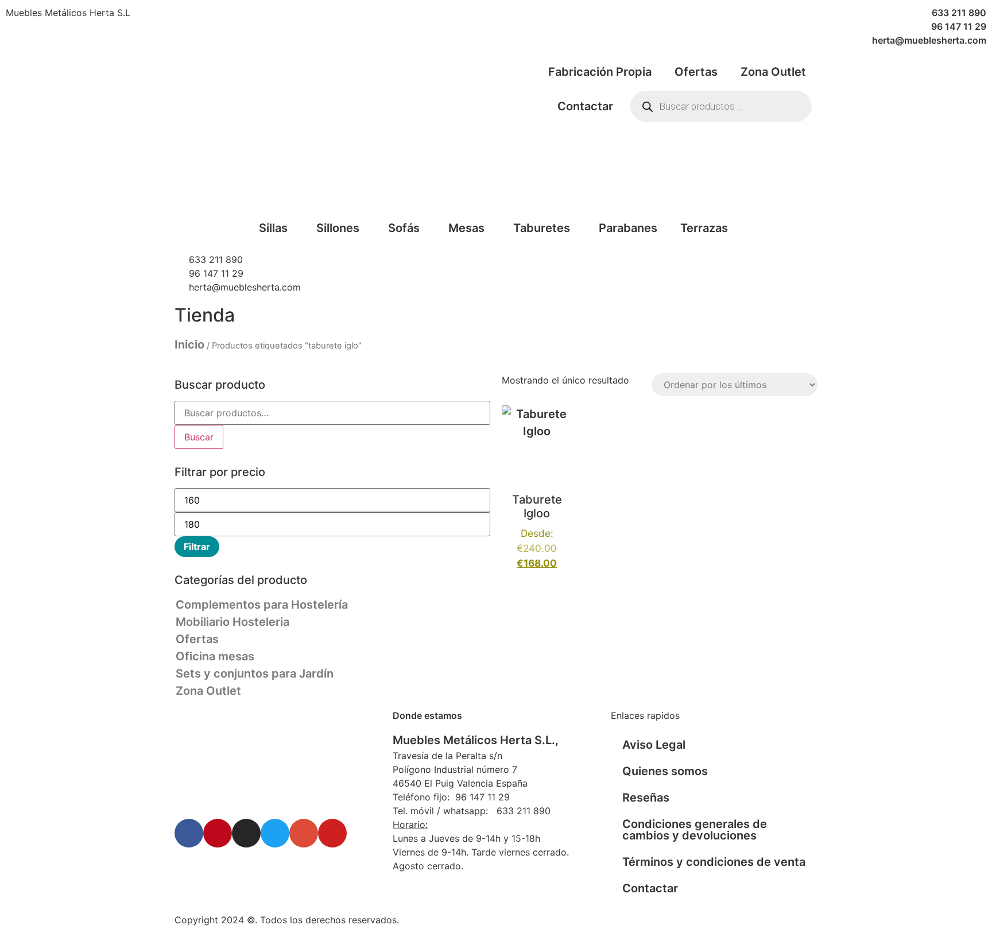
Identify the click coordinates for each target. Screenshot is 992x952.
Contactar (585, 106)
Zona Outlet (773, 72)
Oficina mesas (215, 656)
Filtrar (197, 546)
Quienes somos (665, 771)
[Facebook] (189, 833)
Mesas (466, 228)
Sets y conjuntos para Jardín (255, 673)
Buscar (199, 437)
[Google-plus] (303, 833)
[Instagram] (246, 833)
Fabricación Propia (600, 72)
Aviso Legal (653, 745)
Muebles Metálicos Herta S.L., (476, 740)
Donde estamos (427, 715)
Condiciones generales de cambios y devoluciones (694, 829)
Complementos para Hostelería (262, 605)
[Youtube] (332, 833)
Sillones (337, 228)
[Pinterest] (217, 833)
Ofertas (696, 72)
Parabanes (628, 228)
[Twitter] (275, 833)
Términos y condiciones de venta (713, 862)
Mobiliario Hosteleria (232, 622)
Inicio (189, 344)
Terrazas (704, 228)
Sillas (273, 228)
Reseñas (645, 797)
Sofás (404, 228)
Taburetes (541, 228)
